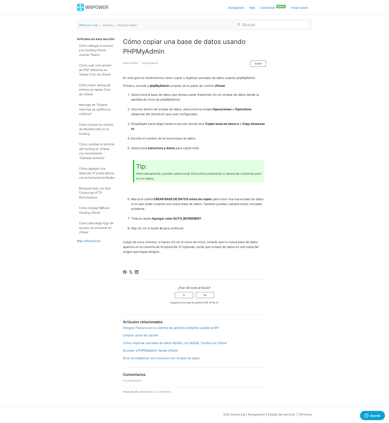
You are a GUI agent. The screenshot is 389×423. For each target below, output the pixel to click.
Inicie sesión (131, 391)
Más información (89, 241)
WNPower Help (88, 25)
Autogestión (236, 7)
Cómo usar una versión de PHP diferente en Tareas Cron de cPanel (95, 69)
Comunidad (268, 7)
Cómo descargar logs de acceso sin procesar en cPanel (96, 227)
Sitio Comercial (234, 414)
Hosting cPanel (127, 25)
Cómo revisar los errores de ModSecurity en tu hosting (96, 129)
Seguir (258, 63)
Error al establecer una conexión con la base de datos (161, 358)
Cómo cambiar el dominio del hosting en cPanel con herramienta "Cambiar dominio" (96, 151)
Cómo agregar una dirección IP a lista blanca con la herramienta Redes (97, 173)
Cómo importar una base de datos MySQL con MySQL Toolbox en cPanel (175, 343)
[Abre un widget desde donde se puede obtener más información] (372, 416)
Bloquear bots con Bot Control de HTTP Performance (94, 192)
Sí (184, 295)
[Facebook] (125, 272)
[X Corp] (131, 272)
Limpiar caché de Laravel (140, 335)
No (205, 295)
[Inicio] (92, 7)
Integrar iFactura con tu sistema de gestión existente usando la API (171, 328)
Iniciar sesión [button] (299, 7)
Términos (305, 414)
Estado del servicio (281, 414)
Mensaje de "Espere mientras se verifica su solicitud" (94, 109)
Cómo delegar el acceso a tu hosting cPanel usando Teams (96, 50)
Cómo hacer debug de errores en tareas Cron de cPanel (95, 89)
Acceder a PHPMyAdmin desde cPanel (150, 350)
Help (252, 7)
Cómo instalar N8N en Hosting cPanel (94, 210)
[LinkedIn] (136, 272)
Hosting (108, 25)
